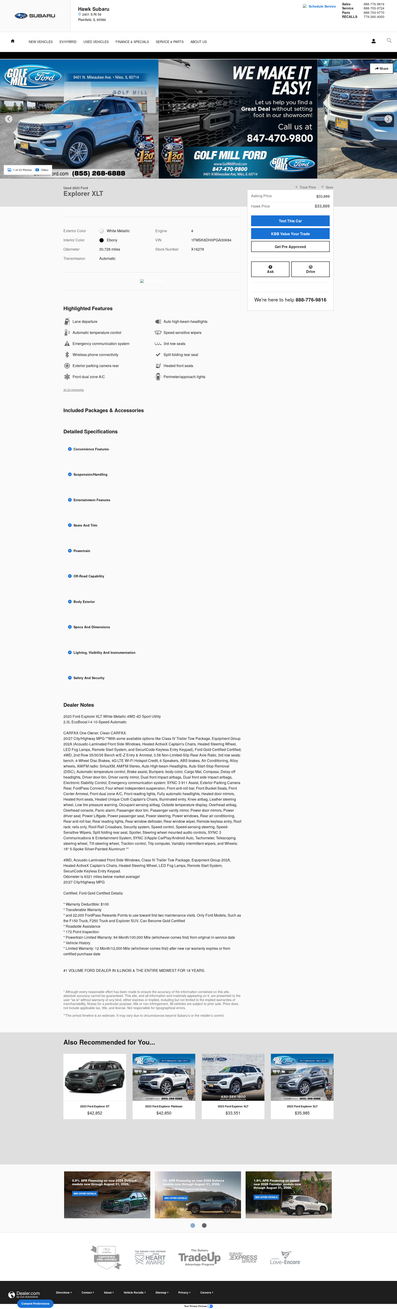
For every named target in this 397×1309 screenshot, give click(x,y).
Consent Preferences (35, 1303)
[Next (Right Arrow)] (388, 119)
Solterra (198, 1195)
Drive (310, 271)
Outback (107, 1195)
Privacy (183, 1292)
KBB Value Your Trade (290, 233)
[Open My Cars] (372, 41)
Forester (289, 1195)
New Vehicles (41, 41)
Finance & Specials (132, 41)
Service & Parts (170, 41)
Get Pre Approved (290, 246)
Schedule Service (322, 6)
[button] (152, 449)
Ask (270, 271)
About (108, 1292)
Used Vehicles (96, 41)
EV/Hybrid (68, 41)
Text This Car (290, 220)
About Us (198, 41)
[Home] (35, 16)
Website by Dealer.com (24, 1295)
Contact (87, 1292)
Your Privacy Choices (195, 1306)
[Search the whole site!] (389, 40)
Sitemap (161, 1292)
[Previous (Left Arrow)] (9, 119)
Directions (63, 1292)
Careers (205, 1292)
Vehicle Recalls (134, 1292)
